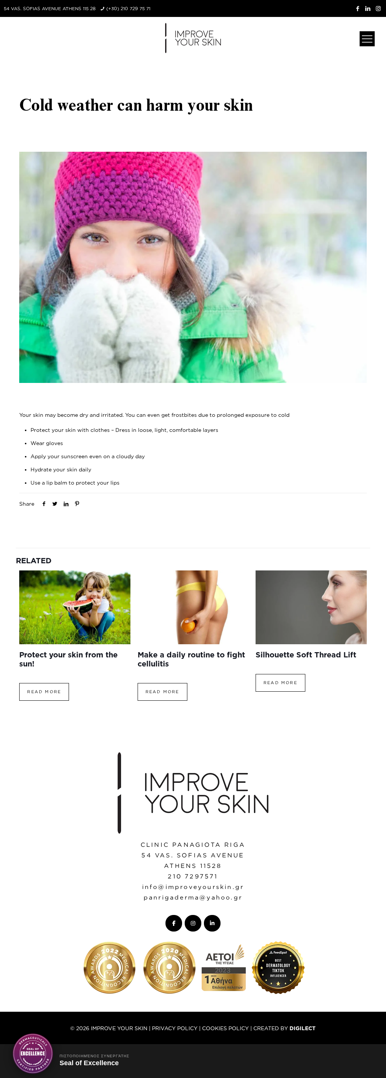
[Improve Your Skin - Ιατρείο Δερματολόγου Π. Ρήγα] (193, 38)
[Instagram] (378, 8)
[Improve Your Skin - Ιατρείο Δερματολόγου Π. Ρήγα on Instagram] (193, 923)
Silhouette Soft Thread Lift (306, 654)
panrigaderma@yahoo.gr (193, 897)
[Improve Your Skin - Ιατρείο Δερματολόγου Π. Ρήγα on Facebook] (173, 923)
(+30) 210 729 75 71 (128, 8)
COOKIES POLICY (225, 1028)
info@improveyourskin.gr (193, 886)
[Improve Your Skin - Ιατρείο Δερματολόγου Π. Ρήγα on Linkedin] (212, 923)
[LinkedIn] (368, 8)
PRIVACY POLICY (175, 1028)
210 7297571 (193, 876)
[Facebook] (358, 8)
